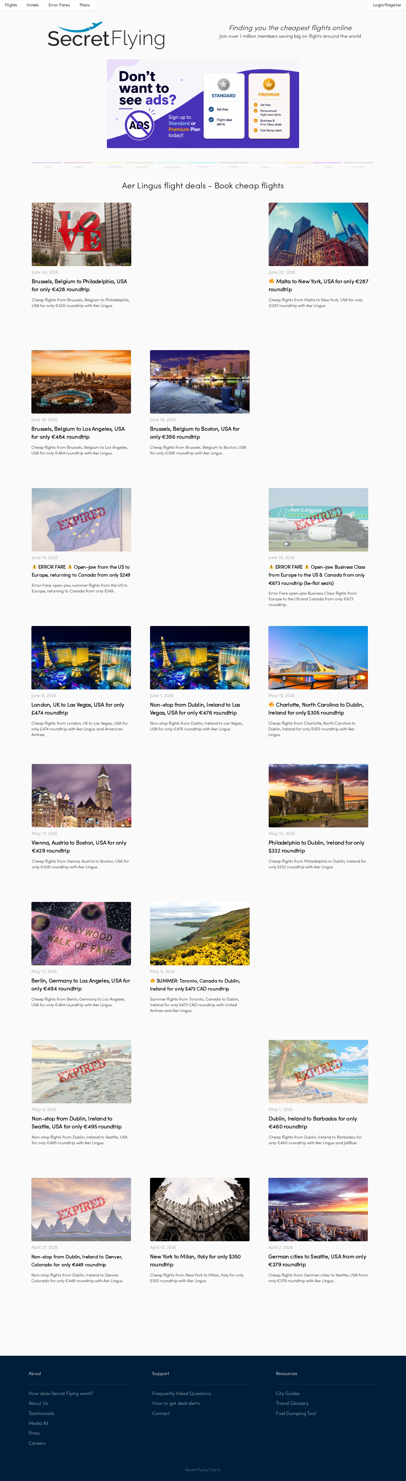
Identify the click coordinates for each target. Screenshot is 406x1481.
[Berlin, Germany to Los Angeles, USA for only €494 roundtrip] (81, 933)
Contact (161, 1414)
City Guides (288, 1394)
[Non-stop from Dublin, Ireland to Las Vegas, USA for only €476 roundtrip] (200, 658)
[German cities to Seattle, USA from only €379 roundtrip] (318, 1209)
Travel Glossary (292, 1403)
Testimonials (41, 1414)
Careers (37, 1443)
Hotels (33, 5)
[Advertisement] (200, 247)
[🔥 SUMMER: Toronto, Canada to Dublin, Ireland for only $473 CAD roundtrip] (200, 933)
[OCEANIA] (358, 164)
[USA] (48, 164)
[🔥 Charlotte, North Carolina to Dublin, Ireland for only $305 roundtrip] (318, 658)
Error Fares (59, 5)
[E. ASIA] (328, 164)
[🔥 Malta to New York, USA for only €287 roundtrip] (318, 234)
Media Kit (39, 1423)
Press (34, 1433)
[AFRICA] (265, 164)
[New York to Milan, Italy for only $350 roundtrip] (200, 1209)
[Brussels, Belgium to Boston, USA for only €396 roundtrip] (200, 382)
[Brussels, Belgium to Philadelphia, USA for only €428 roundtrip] (81, 234)
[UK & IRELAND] (172, 164)
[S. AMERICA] (141, 164)
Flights (11, 5)
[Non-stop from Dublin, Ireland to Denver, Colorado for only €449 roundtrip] (81, 1209)
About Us (38, 1403)
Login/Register (387, 5)
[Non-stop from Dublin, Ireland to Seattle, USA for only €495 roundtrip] (81, 1071)
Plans (85, 5)
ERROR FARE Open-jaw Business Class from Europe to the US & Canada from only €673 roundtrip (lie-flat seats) (317, 575)
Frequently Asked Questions (181, 1394)
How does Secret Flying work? (61, 1394)
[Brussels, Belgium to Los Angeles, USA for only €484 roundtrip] (81, 382)
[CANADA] (79, 164)
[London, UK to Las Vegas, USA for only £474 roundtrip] (81, 658)
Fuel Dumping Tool (296, 1414)
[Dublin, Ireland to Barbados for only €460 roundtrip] (318, 1071)
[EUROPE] (203, 164)
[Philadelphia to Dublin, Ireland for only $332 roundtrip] (318, 795)
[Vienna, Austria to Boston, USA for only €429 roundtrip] (81, 795)
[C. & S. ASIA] (296, 164)
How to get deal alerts (176, 1403)
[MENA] (234, 164)
